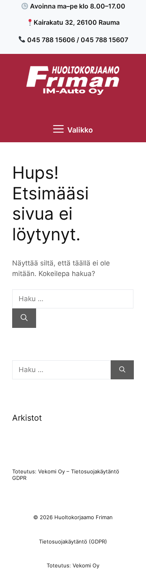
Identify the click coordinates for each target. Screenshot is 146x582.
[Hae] (24, 318)
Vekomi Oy (51, 471)
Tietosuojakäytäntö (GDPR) (73, 541)
